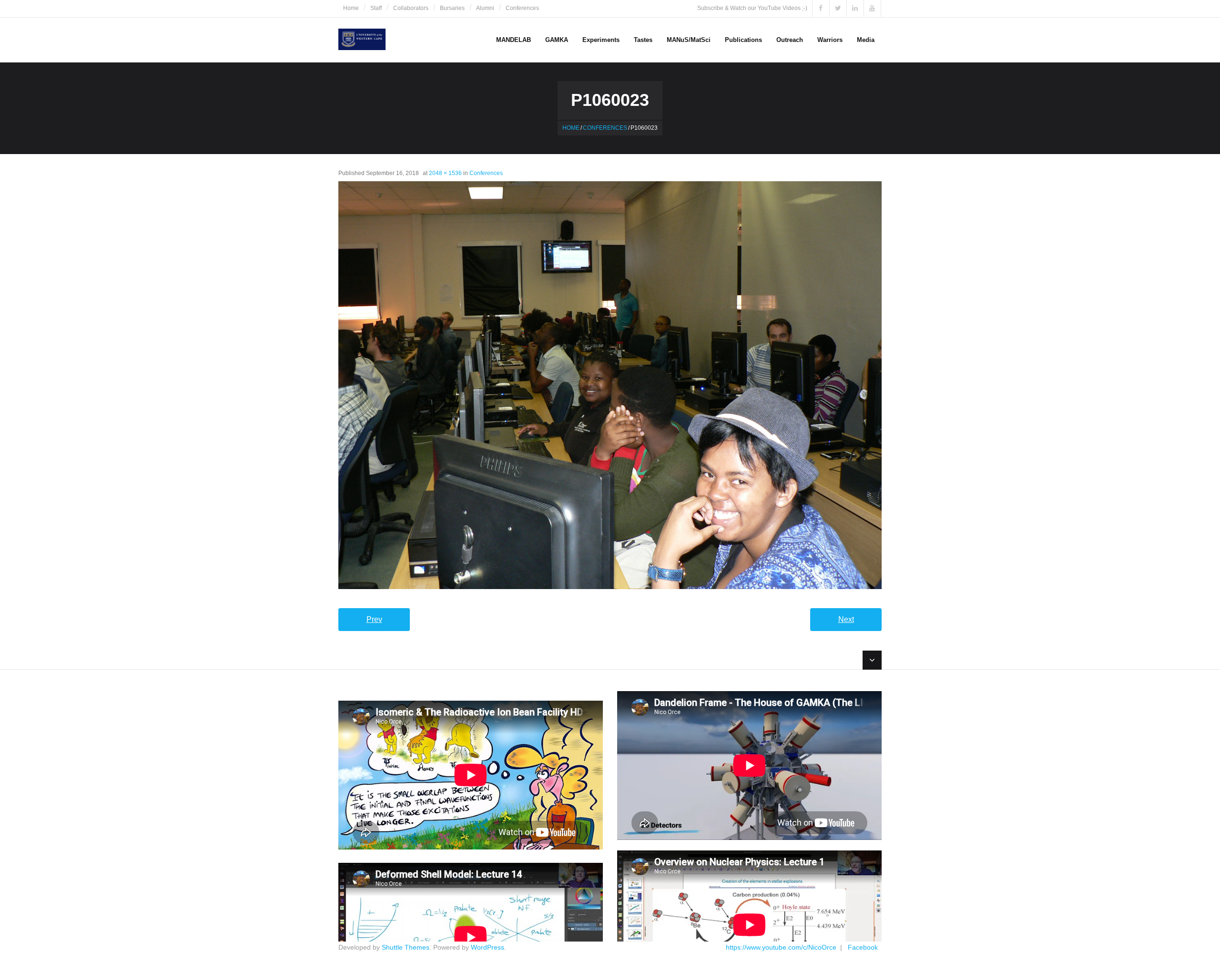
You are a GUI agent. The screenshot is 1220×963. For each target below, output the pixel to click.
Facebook (863, 947)
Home (351, 8)
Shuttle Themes (405, 947)
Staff (376, 8)
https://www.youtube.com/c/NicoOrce (781, 947)
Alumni (485, 8)
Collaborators (410, 8)
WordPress (487, 947)
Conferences (522, 8)
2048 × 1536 (445, 173)
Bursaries (452, 8)
